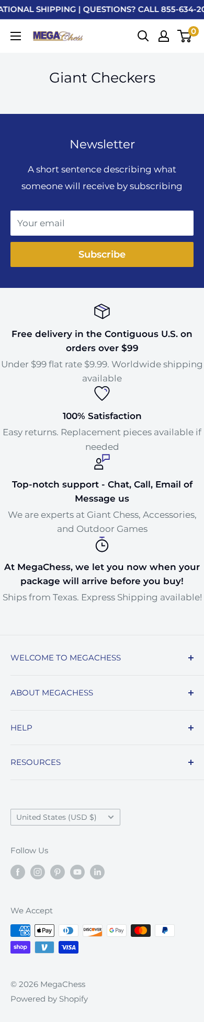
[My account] (163, 36)
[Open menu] (15, 36)
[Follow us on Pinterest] (57, 871)
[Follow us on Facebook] (17, 871)
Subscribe (102, 254)
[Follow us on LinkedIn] (97, 871)
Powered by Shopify (49, 999)
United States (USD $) (56, 817)
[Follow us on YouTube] (77, 871)
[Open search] (143, 36)
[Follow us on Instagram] (37, 871)
